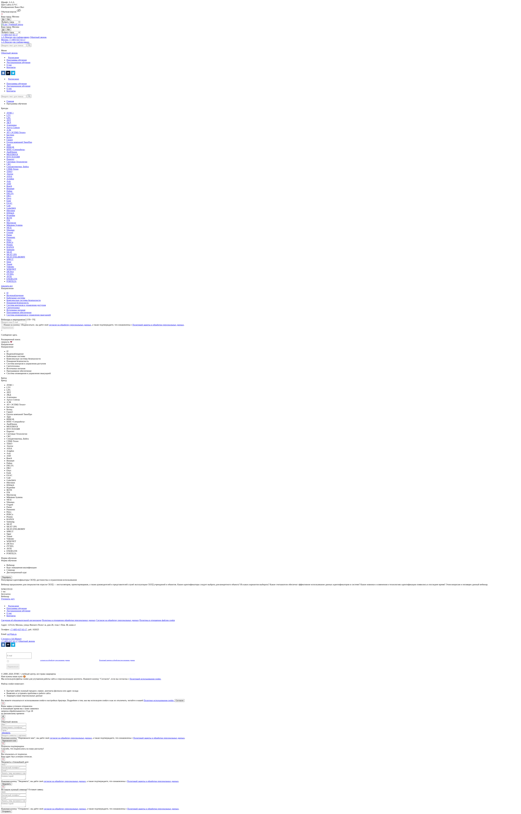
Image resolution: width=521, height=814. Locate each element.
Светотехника (13, 307)
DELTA (10, 193)
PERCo (10, 242)
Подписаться (7, 328)
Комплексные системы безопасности (24, 300)
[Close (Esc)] (3, 703)
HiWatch (10, 213)
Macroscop (11, 223)
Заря (9, 144)
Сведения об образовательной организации (21, 620)
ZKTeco (10, 271)
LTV (9, 115)
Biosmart (10, 188)
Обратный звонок (26, 641)
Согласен (179, 701)
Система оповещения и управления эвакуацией (29, 315)
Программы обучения (17, 60)
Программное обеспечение (19, 312)
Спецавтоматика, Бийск (18, 166)
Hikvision (11, 210)
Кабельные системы (16, 298)
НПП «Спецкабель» (16, 149)
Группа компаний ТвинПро (19, 142)
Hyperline (11, 215)
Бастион (10, 135)
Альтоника (12, 125)
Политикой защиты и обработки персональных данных (158, 325)
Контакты (11, 67)
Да (3, 19)
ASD (9, 184)
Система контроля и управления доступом (26, 305)
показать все (7, 286)
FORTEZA (11, 281)
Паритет (10, 159)
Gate (9, 205)
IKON (9, 218)
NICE (9, 227)
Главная (10, 101)
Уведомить (6, 784)
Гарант (10, 140)
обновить (6, 733)
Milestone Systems (15, 225)
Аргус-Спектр (13, 127)
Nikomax (11, 230)
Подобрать (6, 577)
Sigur (9, 262)
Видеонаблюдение (15, 295)
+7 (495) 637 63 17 (9, 35)
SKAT (9, 252)
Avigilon (10, 179)
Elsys (9, 198)
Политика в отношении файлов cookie (157, 620)
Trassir (9, 264)
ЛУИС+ (10, 113)
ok (3, 716)
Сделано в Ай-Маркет (11, 639)
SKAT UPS (12, 254)
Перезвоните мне (9, 741)
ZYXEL (10, 274)
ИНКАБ (10, 147)
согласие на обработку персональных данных (70, 325)
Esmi (9, 201)
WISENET (11, 269)
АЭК (9, 130)
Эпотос (10, 174)
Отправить (6, 811)
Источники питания (16, 310)
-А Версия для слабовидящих (15, 37)
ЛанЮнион (12, 152)
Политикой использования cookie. (145, 679)
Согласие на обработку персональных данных (117, 620)
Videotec (10, 267)
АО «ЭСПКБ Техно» (16, 132)
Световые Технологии (17, 162)
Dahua (9, 191)
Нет (8, 19)
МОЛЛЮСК (12, 154)
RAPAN (10, 247)
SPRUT (10, 259)
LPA (9, 118)
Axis (9, 181)
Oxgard (10, 232)
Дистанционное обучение (18, 62)
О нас (9, 65)
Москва (5, 40)
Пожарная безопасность (18, 303)
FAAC (9, 203)
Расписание (13, 57)
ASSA (9, 176)
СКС (9, 164)
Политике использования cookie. (159, 700)
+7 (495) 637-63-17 (18, 629)
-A (15, 42)
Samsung (10, 249)
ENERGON (12, 279)
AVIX (9, 276)
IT (8, 293)
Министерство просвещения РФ (120, 674)
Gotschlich (11, 208)
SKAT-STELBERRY (16, 257)
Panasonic (11, 237)
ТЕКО (9, 171)
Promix (10, 245)
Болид (9, 137)
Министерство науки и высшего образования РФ (81, 674)
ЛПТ (9, 120)
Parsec (9, 235)
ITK (8, 220)
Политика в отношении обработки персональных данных (69, 620)
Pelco (9, 240)
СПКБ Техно (12, 169)
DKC (9, 196)
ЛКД (9, 122)
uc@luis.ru (12, 634)
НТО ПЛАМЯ (13, 157)
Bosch (9, 186)
